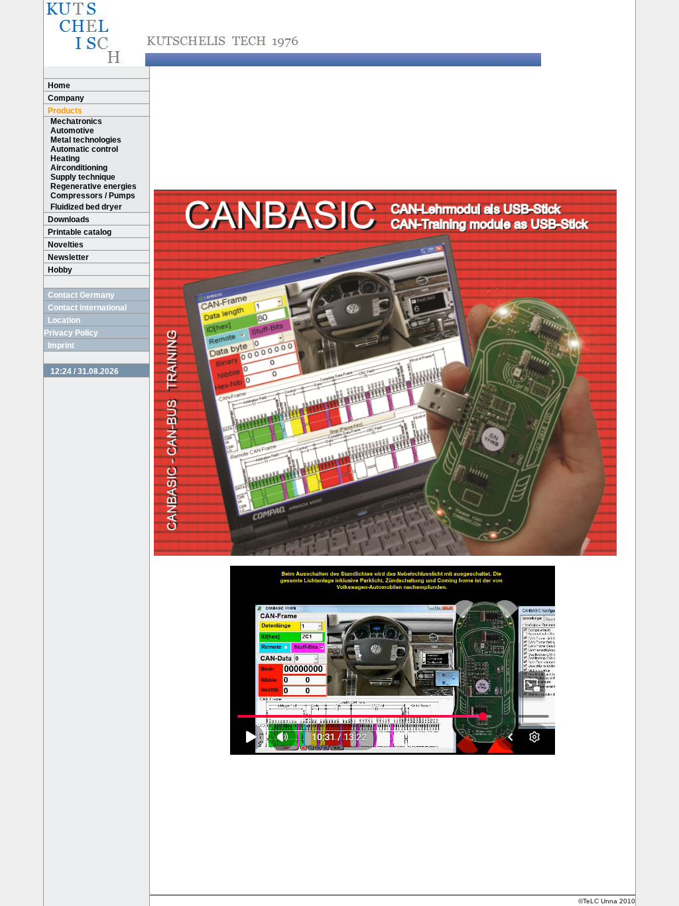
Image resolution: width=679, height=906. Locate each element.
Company (66, 98)
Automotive (72, 130)
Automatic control (84, 149)
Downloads (69, 219)
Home (59, 85)
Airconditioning (78, 167)
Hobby (60, 270)
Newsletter (68, 257)
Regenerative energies (93, 186)
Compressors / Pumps (92, 195)
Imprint (61, 345)
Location (64, 320)
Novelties (66, 244)
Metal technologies (85, 140)
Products (65, 110)
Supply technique (82, 177)
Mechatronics (76, 121)
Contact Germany (81, 295)
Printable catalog (79, 232)
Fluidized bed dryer (86, 207)
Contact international (87, 307)
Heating (65, 158)
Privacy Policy (71, 333)
